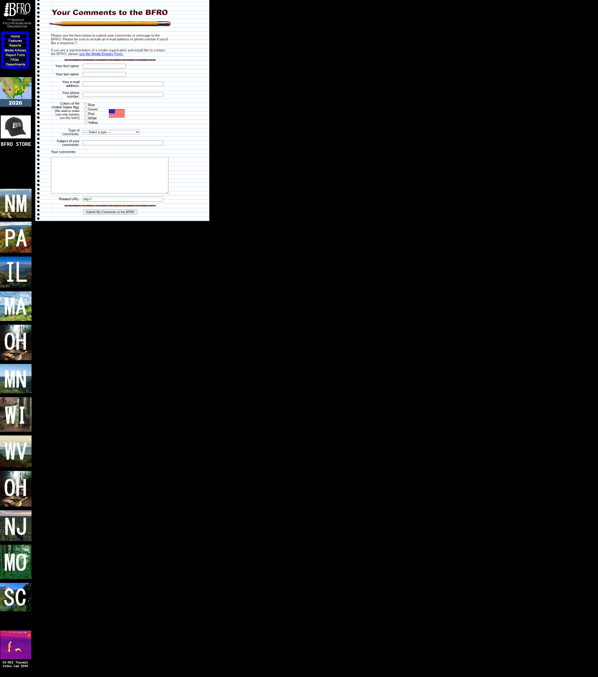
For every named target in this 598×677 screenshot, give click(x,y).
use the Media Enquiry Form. (101, 54)
